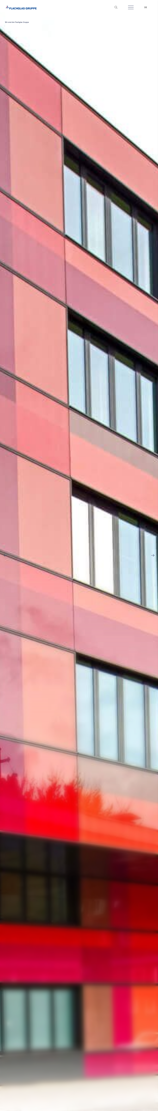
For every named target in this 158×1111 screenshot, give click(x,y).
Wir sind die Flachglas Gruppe (17, 22)
